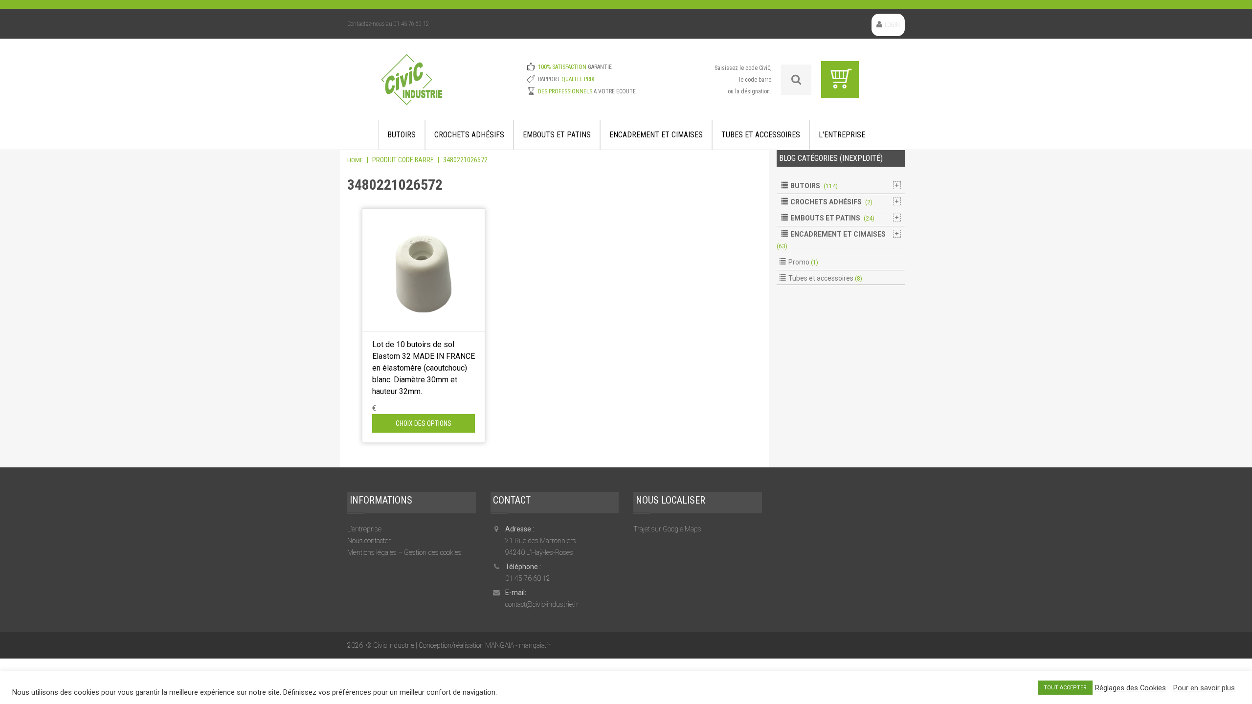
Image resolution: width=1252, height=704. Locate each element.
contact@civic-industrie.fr (542, 604)
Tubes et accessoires (760, 134)
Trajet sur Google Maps (667, 529)
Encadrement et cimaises (656, 134)
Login (892, 25)
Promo (798, 262)
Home (355, 160)
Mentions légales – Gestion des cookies (404, 552)
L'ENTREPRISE (842, 134)
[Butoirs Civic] (411, 86)
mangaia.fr (535, 645)
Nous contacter (369, 541)
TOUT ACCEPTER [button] (1065, 687)
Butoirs (401, 134)
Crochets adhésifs (469, 134)
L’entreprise (364, 529)
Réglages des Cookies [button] (1130, 687)
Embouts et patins (557, 134)
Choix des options (423, 423)
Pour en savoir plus (1204, 687)
